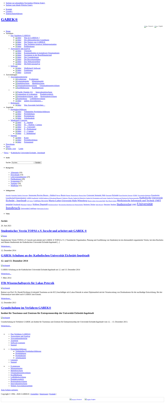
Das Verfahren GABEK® (20, 334)
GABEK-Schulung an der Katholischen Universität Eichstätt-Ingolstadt (45, 255)
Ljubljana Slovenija (41, 201)
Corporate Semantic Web (96, 195)
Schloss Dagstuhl (40, 204)
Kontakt (9, 9)
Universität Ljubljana (28, 208)
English (160, 26)
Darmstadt (109, 195)
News (6, 153)
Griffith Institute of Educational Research (50, 198)
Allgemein (15, 172)
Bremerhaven (75, 195)
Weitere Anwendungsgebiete (21, 386)
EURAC (135, 195)
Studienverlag (124, 204)
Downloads (15, 175)
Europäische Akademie (144, 195)
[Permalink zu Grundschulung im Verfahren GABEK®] (5, 318)
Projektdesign (20, 356)
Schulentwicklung (53, 204)
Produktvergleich (17, 379)
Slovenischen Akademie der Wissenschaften (71, 204)
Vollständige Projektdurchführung (28, 351)
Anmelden (34, 394)
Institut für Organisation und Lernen (96, 198)
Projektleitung (20, 353)
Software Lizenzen (18, 343)
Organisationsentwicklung (21, 373)
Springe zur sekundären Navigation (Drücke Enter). (25, 3)
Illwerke (70, 198)
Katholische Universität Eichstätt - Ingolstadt (28, 153)
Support (14, 345)
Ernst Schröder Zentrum (126, 195)
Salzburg (29, 204)
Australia (8, 195)
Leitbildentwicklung (18, 377)
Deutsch (150, 26)
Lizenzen (14, 360)
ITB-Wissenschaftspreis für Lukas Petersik (27, 283)
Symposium (15, 181)
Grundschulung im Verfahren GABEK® (26, 307)
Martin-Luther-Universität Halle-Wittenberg (68, 200)
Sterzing (107, 204)
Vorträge (14, 183)
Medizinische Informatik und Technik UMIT (139, 200)
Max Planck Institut (111, 201)
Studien (113, 204)
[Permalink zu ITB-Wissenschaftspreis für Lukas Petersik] (5, 288)
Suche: (8, 162)
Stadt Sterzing (99, 204)
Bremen (68, 195)
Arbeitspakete (20, 358)
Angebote (14, 341)
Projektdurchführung (18, 349)
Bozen (63, 195)
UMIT (134, 204)
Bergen (58, 195)
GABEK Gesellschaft (32, 198)
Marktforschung (17, 371)
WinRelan (14, 186)
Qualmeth (17, 204)
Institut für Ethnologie (79, 198)
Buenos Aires (82, 195)
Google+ (9, 11)
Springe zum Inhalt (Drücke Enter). (19, 5)
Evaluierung (15, 366)
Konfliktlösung (16, 375)
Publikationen (16, 179)
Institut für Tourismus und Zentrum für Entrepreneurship (123, 198)
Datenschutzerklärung (14, 14)
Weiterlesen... (6, 246)
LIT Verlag (30, 201)
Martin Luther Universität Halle (96, 201)
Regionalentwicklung (19, 381)
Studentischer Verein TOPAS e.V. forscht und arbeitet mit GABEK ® (44, 230)
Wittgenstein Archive (43, 208)
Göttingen (65, 198)
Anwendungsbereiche (19, 338)
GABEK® (9, 19)
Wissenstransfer (16, 368)
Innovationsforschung (19, 384)
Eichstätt (115, 195)
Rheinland (24, 204)
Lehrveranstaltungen (18, 177)
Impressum (44, 394)
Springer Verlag (89, 204)
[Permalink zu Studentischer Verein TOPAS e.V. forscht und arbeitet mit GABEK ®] (4, 236)
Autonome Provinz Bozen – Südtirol (42, 195)
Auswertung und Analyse (20, 336)
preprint (9, 204)
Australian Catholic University (19, 195)
